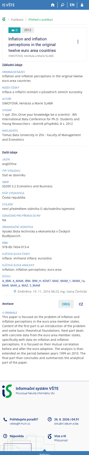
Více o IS (60, 436)
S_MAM (35, 285)
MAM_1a (78, 281)
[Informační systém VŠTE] (4, 19)
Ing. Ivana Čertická (73, 291)
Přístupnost (61, 440)
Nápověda (17, 436)
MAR (5, 285)
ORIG (66, 304)
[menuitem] (76, 42)
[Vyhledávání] (62, 5)
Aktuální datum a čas (66, 423)
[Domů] (53, 5)
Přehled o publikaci (41, 19)
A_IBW (6, 281)
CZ (81, 304)
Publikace (17, 19)
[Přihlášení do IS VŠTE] (82, 5)
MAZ (25, 285)
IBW (27, 281)
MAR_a (15, 285)
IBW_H (36, 281)
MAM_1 (65, 281)
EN (72, 4)
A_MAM (18, 281)
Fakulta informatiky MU (41, 393)
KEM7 (47, 281)
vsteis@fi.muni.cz (20, 423)
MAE (55, 281)
